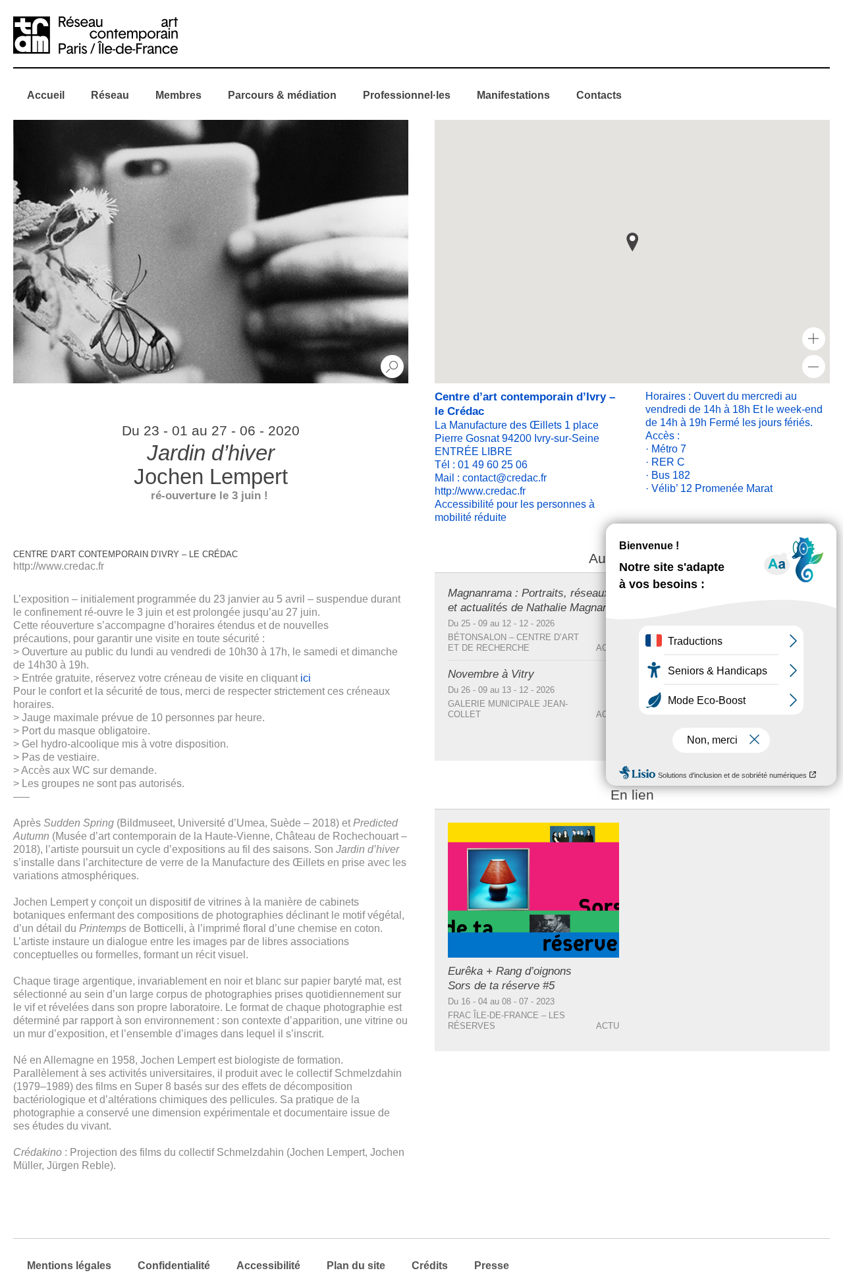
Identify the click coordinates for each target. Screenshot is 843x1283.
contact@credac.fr (504, 477)
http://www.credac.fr (58, 566)
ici (305, 678)
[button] (632, 242)
